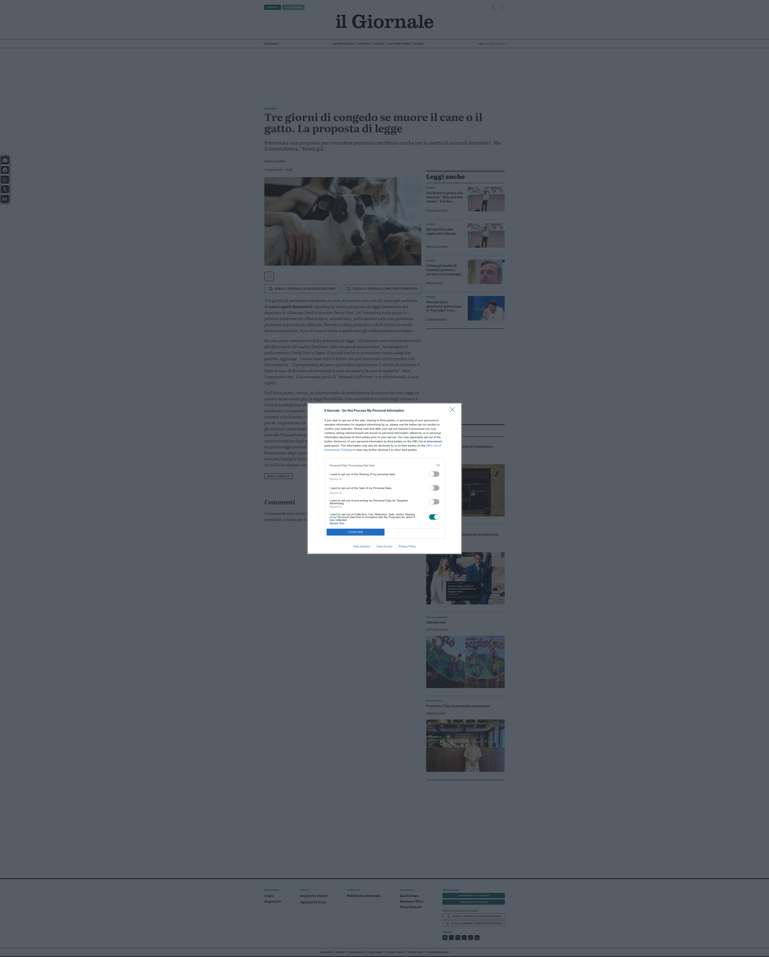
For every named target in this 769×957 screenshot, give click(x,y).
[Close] (454, 411)
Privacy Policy (407, 546)
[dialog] (384, 478)
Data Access (384, 546)
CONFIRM (355, 532)
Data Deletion (361, 546)
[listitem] (384, 465)
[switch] (434, 474)
